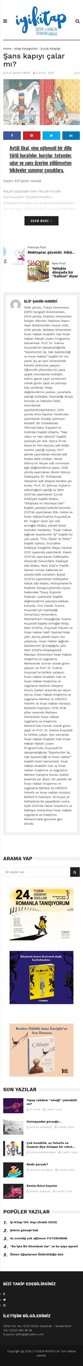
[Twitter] (4, 1299)
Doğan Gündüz (40, 1191)
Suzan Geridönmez (43, 1152)
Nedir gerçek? (37, 1164)
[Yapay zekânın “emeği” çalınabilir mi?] (13, 1105)
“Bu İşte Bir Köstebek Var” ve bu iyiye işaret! (44, 1246)
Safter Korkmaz (41, 1127)
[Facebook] (4, 1294)
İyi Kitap (35, 1109)
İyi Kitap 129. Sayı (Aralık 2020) (33, 1222)
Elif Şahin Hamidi (18, 73)
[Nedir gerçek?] (13, 1169)
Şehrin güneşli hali (24, 1230)
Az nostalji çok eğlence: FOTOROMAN (38, 1238)
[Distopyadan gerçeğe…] (13, 1127)
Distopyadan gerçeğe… (44, 1121)
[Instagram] (4, 1305)
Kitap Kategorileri (26, 48)
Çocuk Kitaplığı (50, 48)
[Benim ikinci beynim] (13, 1191)
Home (7, 48)
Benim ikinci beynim (42, 1185)
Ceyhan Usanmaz (41, 1170)
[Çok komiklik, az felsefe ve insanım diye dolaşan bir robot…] (13, 1148)
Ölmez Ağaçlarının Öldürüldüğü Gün (36, 1254)
